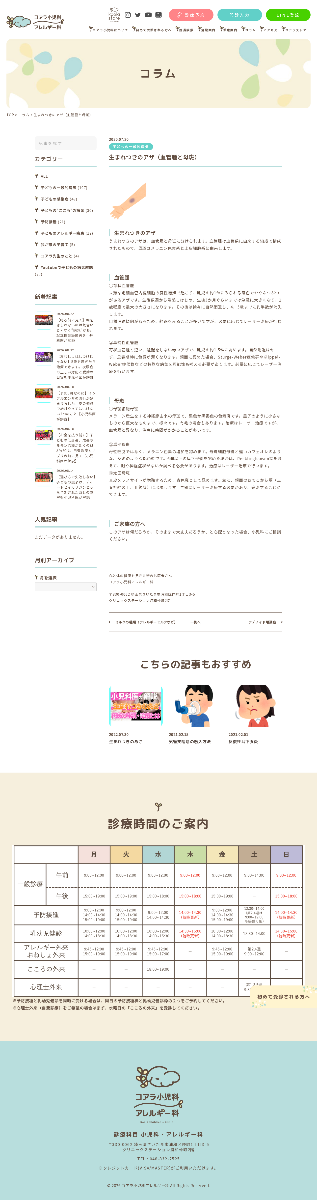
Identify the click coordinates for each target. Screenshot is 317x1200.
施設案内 (208, 29)
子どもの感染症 (55, 198)
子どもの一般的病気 (131, 146)
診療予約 (195, 15)
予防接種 (49, 221)
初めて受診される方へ (154, 29)
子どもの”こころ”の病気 (62, 210)
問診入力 (240, 15)
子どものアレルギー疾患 (62, 233)
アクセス (271, 29)
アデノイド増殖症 (262, 622)
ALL (44, 176)
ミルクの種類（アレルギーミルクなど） (146, 622)
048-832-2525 (165, 1159)
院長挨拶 (186, 29)
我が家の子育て (55, 244)
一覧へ (195, 622)
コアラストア (296, 29)
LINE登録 (288, 15)
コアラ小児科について (110, 29)
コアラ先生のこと (57, 255)
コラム (250, 29)
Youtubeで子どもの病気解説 (67, 267)
